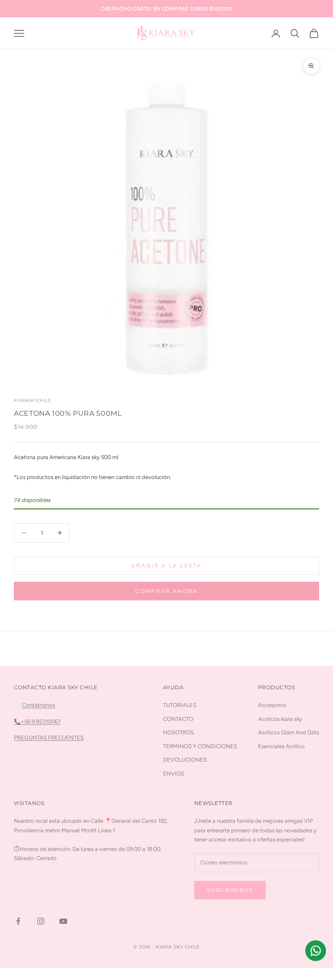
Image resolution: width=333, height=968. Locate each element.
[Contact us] (315, 950)
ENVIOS (173, 773)
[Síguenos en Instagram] (40, 921)
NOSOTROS (178, 732)
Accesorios (272, 705)
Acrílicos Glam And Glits (288, 732)
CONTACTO (178, 719)
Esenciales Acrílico (281, 746)
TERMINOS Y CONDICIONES (200, 746)
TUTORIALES (179, 705)
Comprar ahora (166, 591)
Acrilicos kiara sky (280, 719)
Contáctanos (38, 705)
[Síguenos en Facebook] (18, 921)
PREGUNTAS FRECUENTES (49, 737)
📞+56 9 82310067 (37, 721)
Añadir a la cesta (166, 565)
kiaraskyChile (32, 400)
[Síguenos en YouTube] (63, 921)
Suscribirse (230, 890)
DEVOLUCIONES (185, 759)
